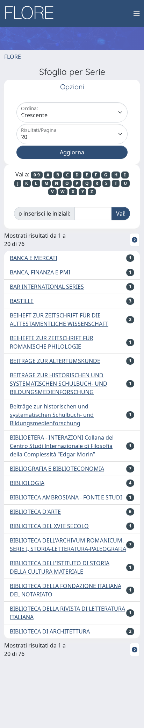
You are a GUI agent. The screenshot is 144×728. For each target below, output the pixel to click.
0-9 (37, 175)
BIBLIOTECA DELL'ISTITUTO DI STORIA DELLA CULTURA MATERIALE (59, 567)
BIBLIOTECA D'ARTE (35, 512)
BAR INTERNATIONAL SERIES (47, 286)
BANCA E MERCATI (33, 258)
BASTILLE (22, 301)
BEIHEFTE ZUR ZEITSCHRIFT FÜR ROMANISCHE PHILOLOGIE (51, 342)
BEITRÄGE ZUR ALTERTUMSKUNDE (55, 361)
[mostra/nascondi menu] (137, 13)
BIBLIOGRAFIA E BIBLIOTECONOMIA (57, 468)
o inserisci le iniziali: (44, 213)
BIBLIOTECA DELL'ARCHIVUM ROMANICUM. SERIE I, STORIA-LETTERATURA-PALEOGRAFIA (68, 545)
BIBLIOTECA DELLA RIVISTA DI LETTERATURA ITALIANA (67, 613)
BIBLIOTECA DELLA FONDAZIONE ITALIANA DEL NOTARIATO (65, 590)
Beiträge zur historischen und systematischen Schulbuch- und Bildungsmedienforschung (52, 414)
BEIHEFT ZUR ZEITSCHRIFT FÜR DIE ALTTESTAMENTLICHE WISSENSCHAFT (59, 320)
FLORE (12, 57)
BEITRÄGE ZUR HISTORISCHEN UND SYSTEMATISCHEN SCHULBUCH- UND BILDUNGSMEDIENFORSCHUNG (58, 383)
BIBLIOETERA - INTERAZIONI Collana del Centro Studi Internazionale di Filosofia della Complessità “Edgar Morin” (62, 446)
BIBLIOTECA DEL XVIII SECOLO (49, 526)
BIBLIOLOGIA (27, 483)
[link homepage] (31, 13)
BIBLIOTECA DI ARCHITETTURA (50, 631)
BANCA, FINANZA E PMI (40, 272)
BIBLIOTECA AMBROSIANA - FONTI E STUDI (66, 497)
